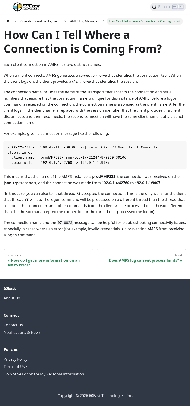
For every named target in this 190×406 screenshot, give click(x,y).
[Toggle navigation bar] (7, 6)
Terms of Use (15, 366)
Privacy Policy (15, 359)
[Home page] (8, 21)
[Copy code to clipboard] (180, 147)
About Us (12, 298)
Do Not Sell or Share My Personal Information (44, 374)
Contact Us (13, 324)
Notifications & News (22, 332)
